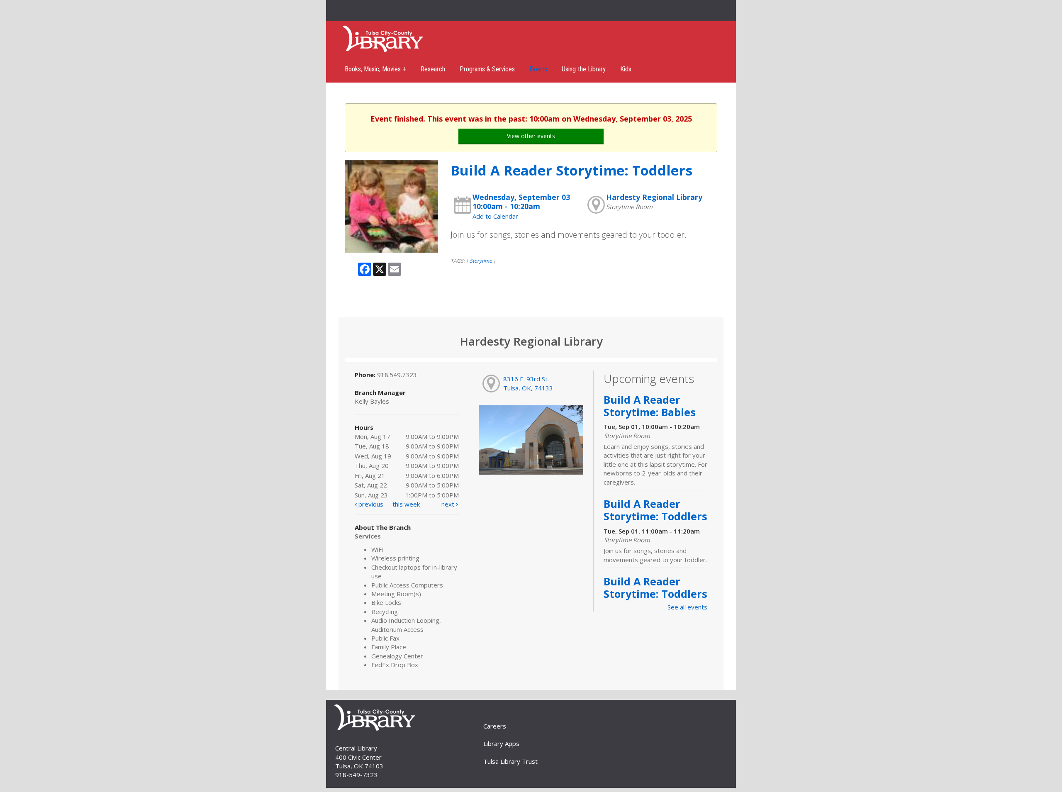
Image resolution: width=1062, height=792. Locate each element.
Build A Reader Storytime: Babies (650, 405)
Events (538, 69)
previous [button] (370, 504)
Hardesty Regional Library (654, 197)
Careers (494, 726)
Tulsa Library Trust (510, 761)
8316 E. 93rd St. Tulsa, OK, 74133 (528, 383)
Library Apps (501, 743)
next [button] (448, 504)
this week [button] (406, 504)
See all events (687, 607)
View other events (531, 136)
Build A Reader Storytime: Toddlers (655, 510)
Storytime (481, 260)
